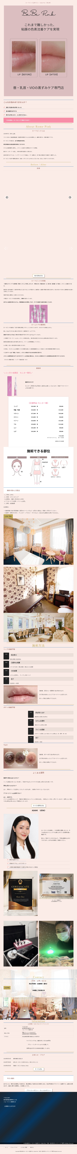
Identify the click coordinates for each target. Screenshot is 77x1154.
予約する (32, 1147)
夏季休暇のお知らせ (18, 1058)
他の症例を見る (38, 275)
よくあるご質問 (24, 1147)
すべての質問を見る (38, 805)
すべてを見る (38, 1069)
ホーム (6, 1147)
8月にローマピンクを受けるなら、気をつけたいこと (25, 1062)
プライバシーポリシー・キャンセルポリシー (39, 1090)
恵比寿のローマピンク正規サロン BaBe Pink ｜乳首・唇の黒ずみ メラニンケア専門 (44, 1143)
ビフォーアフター (14, 1147)
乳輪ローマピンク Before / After (20, 1065)
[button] (7, 197)
